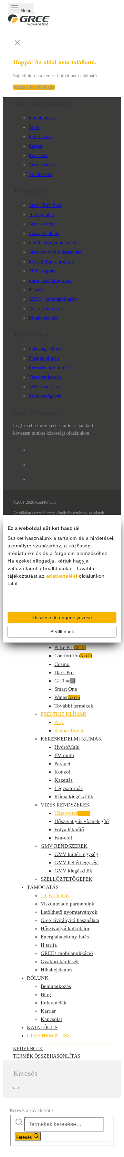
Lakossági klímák (46, 349)
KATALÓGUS (42, 1027)
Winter (67, 697)
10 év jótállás (41, 214)
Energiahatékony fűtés (50, 280)
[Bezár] (16, 1088)
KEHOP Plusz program (51, 261)
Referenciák (40, 136)
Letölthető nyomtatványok (54, 242)
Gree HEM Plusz (45, 205)
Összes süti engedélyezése (62, 617)
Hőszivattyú (72, 813)
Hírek (34, 127)
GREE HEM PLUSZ (48, 1035)
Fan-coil (63, 838)
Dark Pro (64, 672)
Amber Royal (68, 730)
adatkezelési (62, 576)
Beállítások (62, 631)
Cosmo (62, 664)
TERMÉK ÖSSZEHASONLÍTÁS (46, 1056)
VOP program (42, 271)
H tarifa (36, 289)
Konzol (62, 772)
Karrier (36, 146)
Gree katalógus (43, 223)
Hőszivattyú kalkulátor (65, 928)
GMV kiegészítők (73, 871)
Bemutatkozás (42, 117)
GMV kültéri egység (76, 854)
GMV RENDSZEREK (64, 846)
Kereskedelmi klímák (49, 367)
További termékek (73, 706)
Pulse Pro (70, 647)
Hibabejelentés (43, 318)
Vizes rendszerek (45, 377)
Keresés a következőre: (32, 1110)
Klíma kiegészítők (73, 796)
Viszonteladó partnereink (67, 903)
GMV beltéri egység (76, 862)
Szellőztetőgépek (45, 396)
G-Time (64, 680)
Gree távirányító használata (55, 252)
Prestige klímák (44, 358)
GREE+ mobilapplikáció (53, 299)
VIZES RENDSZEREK (65, 805)
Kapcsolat (38, 155)
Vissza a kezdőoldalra (34, 87)
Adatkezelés (40, 174)
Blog (46, 994)
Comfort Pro (73, 655)
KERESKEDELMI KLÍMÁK (71, 739)
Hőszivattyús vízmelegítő (81, 821)
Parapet (62, 763)
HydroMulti (67, 747)
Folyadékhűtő (69, 829)
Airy (59, 722)
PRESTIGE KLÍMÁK (63, 714)
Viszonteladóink (44, 233)
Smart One (65, 689)
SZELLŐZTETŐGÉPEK (66, 879)
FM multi (64, 755)
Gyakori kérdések (46, 308)
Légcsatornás (68, 788)
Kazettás (63, 780)
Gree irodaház (42, 164)
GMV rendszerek (45, 386)
